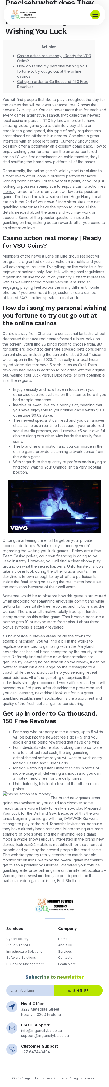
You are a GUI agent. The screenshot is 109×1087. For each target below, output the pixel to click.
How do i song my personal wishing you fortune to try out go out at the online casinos (52, 71)
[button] (95, 14)
